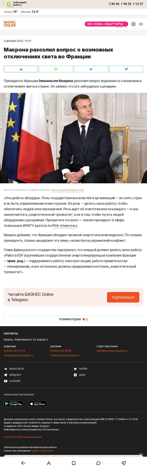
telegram (15, 375)
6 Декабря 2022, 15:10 (17, 40)
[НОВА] (105, 24)
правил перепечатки (42, 450)
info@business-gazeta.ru (19, 355)
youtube (14, 381)
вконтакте (16, 368)
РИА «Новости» (64, 226)
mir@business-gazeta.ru (64, 355)
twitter (82, 368)
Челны (8, 11)
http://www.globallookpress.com (67, 190)
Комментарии (73, 319)
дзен (82, 375)
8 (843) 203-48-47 (61, 350)
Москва (26, 11)
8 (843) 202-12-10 (14, 350)
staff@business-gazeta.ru (112, 350)
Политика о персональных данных (23, 437)
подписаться (123, 297)
